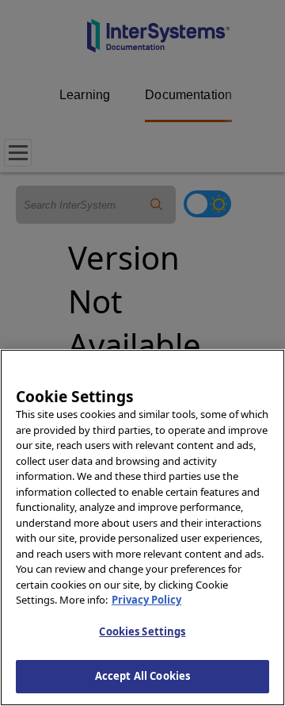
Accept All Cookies (142, 676)
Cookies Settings (142, 631)
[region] (142, 527)
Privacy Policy (146, 600)
